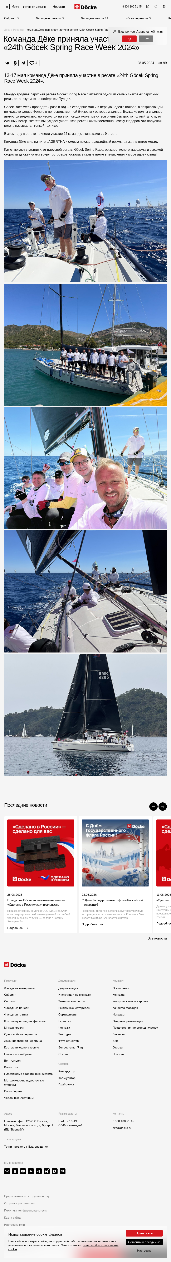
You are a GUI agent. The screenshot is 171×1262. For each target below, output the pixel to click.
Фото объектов (68, 1040)
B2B (115, 1040)
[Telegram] (23, 63)
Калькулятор (66, 1078)
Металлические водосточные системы (24, 1082)
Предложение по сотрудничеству (26, 1196)
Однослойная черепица (20, 1034)
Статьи (63, 1054)
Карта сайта (12, 1217)
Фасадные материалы (19, 988)
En (164, 6)
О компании (121, 988)
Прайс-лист (66, 1084)
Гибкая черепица (136, 18)
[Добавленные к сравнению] (148, 7)
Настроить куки (14, 1224)
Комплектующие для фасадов (24, 1021)
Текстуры (64, 1034)
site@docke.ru (122, 1127)
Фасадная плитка (92, 18)
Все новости (157, 938)
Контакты (119, 994)
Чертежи (64, 1027)
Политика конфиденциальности (26, 1210)
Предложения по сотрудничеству (135, 1027)
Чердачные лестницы (19, 1097)
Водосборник (13, 1091)
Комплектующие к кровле (21, 1047)
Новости (18, 29)
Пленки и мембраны (18, 1054)
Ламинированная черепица (23, 1040)
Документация (68, 988)
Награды (118, 1014)
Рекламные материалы (74, 1007)
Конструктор (66, 1071)
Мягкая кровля (14, 1027)
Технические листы (71, 1001)
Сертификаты (67, 1014)
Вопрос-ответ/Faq (70, 1047)
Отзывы (118, 1047)
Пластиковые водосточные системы (28, 1073)
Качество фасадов (125, 1007)
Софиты (9, 1001)
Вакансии (119, 1034)
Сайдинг (10, 18)
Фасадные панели (48, 18)
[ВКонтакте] (7, 63)
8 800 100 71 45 (123, 1121)
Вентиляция (12, 1060)
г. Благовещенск (37, 1146)
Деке (7, 29)
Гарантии (64, 1021)
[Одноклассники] (15, 63)
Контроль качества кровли (130, 1001)
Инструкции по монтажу (74, 994)
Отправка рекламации (128, 1021)
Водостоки (11, 1067)
